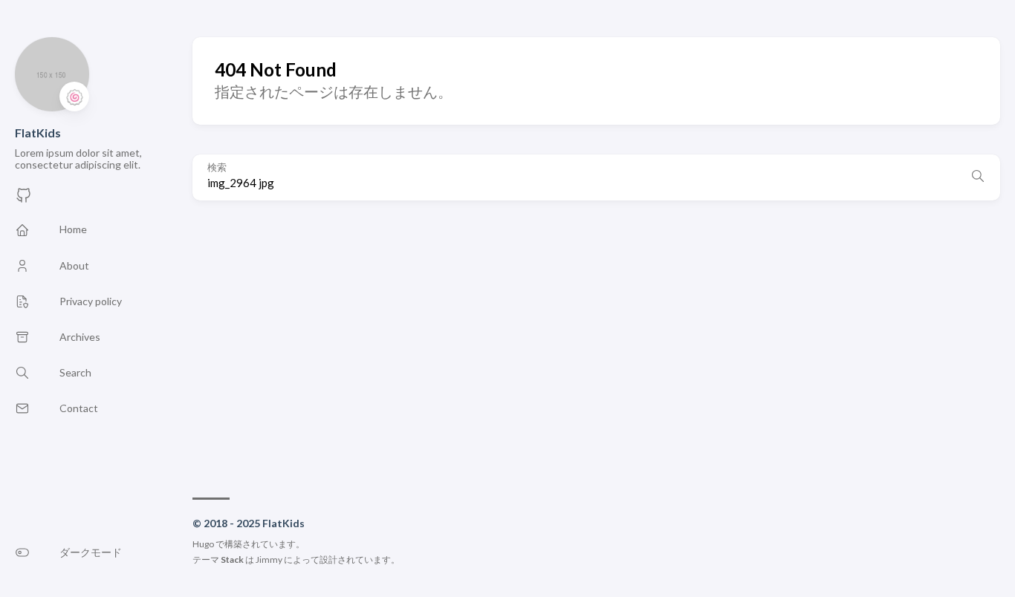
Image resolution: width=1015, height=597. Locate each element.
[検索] (978, 177)
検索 (217, 167)
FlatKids (38, 132)
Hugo (203, 543)
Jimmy (269, 559)
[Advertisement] (596, 342)
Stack (232, 559)
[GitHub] (24, 199)
